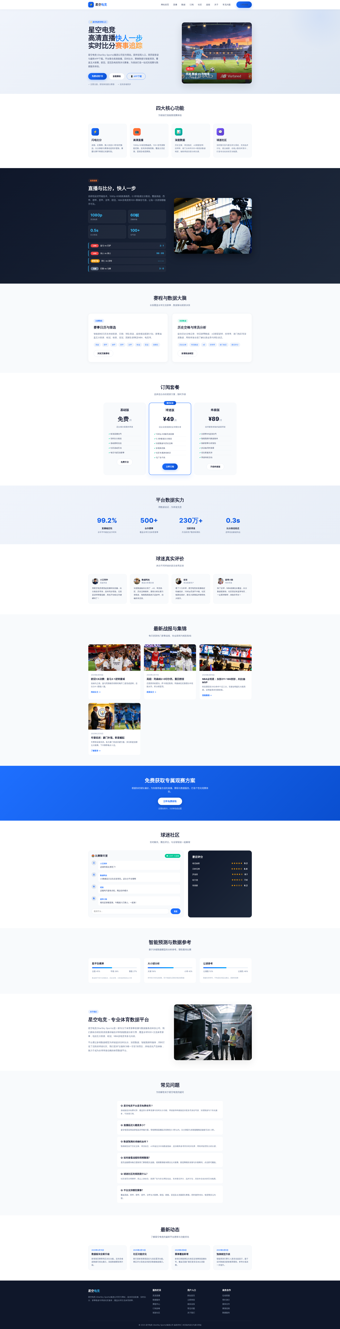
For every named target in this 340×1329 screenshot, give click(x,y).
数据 (183, 4)
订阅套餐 (156, 1308)
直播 (175, 4)
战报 (208, 4)
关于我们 (191, 1312)
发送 (175, 911)
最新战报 (191, 1304)
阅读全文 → (96, 692)
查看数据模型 (187, 353)
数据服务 (156, 1300)
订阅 (192, 4)
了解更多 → (96, 750)
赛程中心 (156, 1304)
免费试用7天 (97, 76)
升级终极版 (215, 466)
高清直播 (156, 1295)
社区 (200, 4)
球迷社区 (156, 1312)
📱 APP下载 (136, 76)
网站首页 (165, 4)
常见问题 (227, 4)
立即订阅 (170, 466)
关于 (216, 4)
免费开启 (125, 462)
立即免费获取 (170, 801)
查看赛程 (117, 76)
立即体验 (244, 4)
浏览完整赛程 (103, 353)
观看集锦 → (207, 695)
